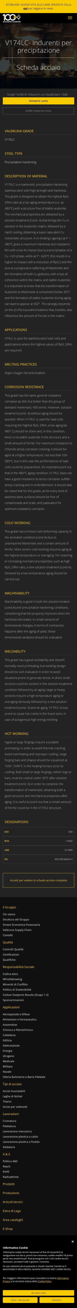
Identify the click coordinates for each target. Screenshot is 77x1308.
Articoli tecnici (13, 1202)
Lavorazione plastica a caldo (20, 1136)
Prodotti (9, 1184)
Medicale (8, 1061)
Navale (7, 1071)
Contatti (8, 935)
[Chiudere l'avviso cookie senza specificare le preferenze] (72, 1242)
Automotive (10, 1024)
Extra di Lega (12, 1211)
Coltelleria (9, 1035)
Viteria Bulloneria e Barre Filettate (24, 1077)
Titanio (7, 1101)
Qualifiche (9, 959)
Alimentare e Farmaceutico (19, 1019)
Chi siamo (9, 914)
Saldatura (9, 1147)
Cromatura (9, 1121)
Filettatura (9, 1126)
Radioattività (11, 1177)
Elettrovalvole (11, 1045)
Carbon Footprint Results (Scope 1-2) (25, 995)
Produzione (11, 1193)
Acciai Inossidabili (14, 1091)
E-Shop (8, 1229)
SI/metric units (38, 101)
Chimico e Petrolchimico (18, 1030)
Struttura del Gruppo (16, 919)
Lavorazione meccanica (17, 1131)
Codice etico (10, 974)
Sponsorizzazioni (13, 1000)
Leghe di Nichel (12, 1096)
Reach (6, 1166)
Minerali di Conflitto (15, 984)
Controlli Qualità (13, 949)
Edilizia (7, 1040)
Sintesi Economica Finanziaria (21, 924)
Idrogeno (8, 1056)
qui (25, 8)
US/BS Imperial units (38, 110)
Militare (8, 1066)
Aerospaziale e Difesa (16, 1014)
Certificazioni (11, 954)
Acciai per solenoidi (15, 1106)
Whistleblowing (12, 979)
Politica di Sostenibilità (17, 989)
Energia (7, 1050)
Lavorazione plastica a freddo (21, 1141)
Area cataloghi (13, 1220)
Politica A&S (10, 1161)
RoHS (6, 1171)
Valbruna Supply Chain (17, 930)
